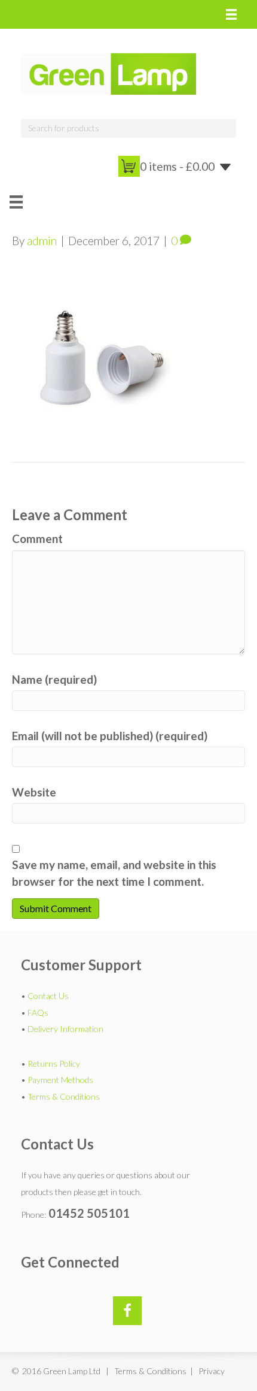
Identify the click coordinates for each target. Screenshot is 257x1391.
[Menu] (231, 14)
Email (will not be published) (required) (109, 736)
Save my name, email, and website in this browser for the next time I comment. (114, 873)
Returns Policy (53, 1063)
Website (34, 792)
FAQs (37, 1012)
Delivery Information (65, 1029)
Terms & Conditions (63, 1096)
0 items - (177, 166)
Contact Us (48, 996)
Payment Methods (60, 1080)
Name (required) (54, 679)
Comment (37, 538)
